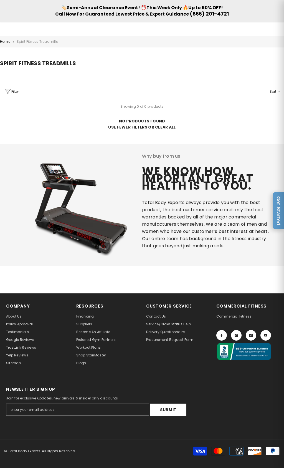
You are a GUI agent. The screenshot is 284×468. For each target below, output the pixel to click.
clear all (165, 127)
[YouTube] (265, 335)
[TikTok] (251, 335)
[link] (69, 205)
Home (5, 41)
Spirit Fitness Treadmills (37, 41)
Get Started (278, 210)
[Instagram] (236, 335)
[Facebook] (221, 335)
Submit (168, 409)
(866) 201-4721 (209, 13)
